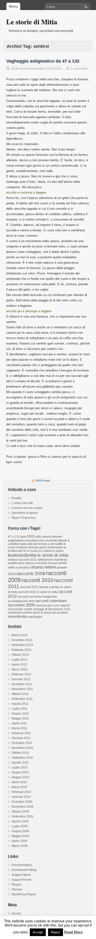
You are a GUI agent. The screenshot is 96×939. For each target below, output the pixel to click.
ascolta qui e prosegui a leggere (28, 311)
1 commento (79, 68)
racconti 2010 (37, 580)
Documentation (22, 865)
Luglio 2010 (20, 767)
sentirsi (27, 612)
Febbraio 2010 (21, 792)
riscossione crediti (20, 609)
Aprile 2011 (19, 723)
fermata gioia (37, 547)
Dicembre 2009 (22, 801)
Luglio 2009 (20, 826)
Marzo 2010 (20, 787)
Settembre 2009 (22, 816)
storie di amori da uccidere (50, 612)
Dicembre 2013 (22, 640)
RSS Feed (43, 480)
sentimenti (15, 612)
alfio (38, 536)
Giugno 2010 (20, 772)
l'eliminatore (55, 547)
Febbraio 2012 (21, 674)
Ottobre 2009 (20, 811)
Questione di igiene (25, 513)
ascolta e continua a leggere (26, 192)
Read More (73, 932)
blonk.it (63, 540)
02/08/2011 (54, 68)
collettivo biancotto (20, 544)
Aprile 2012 (19, 664)
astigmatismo (17, 540)
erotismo (22, 547)
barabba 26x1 (35, 540)
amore (57, 536)
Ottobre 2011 (20, 694)
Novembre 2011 (22, 689)
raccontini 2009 (21, 605)
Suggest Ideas (21, 875)
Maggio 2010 (20, 777)
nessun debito (57, 563)
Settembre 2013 (22, 645)
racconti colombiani (50, 601)
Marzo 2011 (19, 728)
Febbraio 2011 (21, 733)
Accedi (16, 913)
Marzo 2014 (20, 635)
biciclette (52, 540)
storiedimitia (17, 616)
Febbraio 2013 (21, 650)
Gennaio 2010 (21, 797)
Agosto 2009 (20, 821)
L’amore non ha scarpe (27, 508)
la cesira (32, 551)
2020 (31, 536)
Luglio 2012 (20, 659)
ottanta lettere (43, 567)
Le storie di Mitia (31, 22)
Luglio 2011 (19, 708)
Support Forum (22, 879)
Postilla (16, 498)
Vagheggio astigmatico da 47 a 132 (42, 61)
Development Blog (24, 870)
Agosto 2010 (20, 762)
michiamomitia (34, 68)
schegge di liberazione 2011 (52, 609)
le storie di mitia (52, 555)
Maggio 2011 (20, 718)
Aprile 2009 (19, 841)
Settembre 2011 (22, 699)
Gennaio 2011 (21, 738)
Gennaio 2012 (21, 679)
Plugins (17, 884)
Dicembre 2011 (22, 684)
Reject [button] (55, 932)
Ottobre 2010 (20, 752)
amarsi (46, 536)
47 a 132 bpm (17, 536)
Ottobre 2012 (20, 654)
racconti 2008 (30, 573)
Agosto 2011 (20, 703)
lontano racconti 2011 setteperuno (30, 559)
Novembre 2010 (22, 748)
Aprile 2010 (19, 782)
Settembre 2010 (22, 757)
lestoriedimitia (22, 555)
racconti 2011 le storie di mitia (38, 592)
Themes (17, 889)
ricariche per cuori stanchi (52, 605)
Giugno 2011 (20, 713)
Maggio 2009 (20, 836)
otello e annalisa (19, 567)
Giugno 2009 (20, 831)
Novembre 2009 (22, 806)
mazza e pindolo (36, 563)
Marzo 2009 (20, 846)
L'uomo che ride (22, 503)
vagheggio (35, 616)
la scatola (45, 551)
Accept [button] (38, 932)
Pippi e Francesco (24, 517)
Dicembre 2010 (22, 743)
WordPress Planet (24, 894)
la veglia (58, 551)
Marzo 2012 (20, 669)
